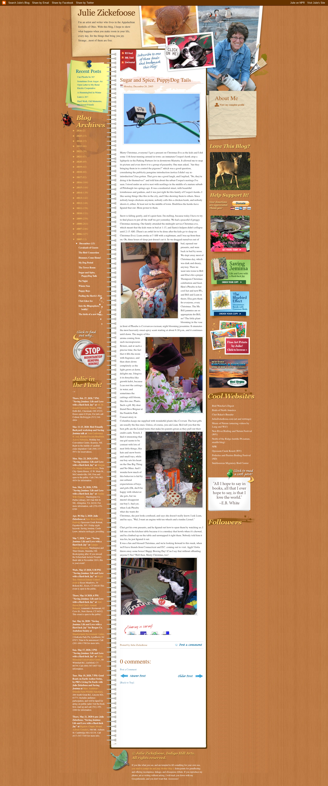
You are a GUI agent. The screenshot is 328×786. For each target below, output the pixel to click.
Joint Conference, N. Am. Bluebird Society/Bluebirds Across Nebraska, (88, 436)
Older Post (190, 676)
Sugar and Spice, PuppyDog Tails (88, 274)
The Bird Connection (89, 252)
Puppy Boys (84, 290)
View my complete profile (232, 104)
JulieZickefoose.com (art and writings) (231, 419)
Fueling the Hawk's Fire (90, 295)
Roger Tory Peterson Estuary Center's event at (88, 579)
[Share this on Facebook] (143, 632)
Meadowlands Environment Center (88, 633)
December (85, 243)
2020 (79, 161)
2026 (79, 130)
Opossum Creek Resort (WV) (226, 451)
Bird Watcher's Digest (223, 405)
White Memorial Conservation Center (88, 658)
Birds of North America (224, 410)
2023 (79, 146)
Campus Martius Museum (85, 546)
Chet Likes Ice (86, 301)
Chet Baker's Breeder (222, 414)
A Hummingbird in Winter (89, 92)
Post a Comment (128, 669)
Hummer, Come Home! (90, 257)
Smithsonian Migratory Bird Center (230, 463)
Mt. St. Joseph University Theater (88, 406)
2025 (79, 136)
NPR (214, 446)
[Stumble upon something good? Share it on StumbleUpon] (154, 632)
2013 (79, 198)
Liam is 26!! (82, 96)
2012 (79, 203)
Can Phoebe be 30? (86, 76)
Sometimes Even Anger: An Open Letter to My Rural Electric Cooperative (89, 85)
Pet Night (83, 281)
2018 (79, 172)
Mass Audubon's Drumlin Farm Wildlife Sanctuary (87, 690)
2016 (79, 182)
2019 (79, 166)
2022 (79, 151)
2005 (79, 239)
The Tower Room (87, 267)
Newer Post (133, 676)
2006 (79, 234)
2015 (79, 187)
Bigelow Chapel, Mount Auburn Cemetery (87, 728)
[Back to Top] (127, 682)
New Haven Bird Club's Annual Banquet (87, 605)
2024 (79, 141)
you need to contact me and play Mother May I (153, 768)
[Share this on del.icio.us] (166, 632)
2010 (79, 213)
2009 (79, 218)
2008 (79, 223)
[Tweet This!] (132, 632)
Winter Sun (84, 286)
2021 (79, 156)
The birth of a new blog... (91, 314)
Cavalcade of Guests (88, 247)
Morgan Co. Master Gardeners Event (89, 466)
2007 (79, 228)
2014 (79, 192)
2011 (79, 208)
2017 (79, 177)
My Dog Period (86, 262)
